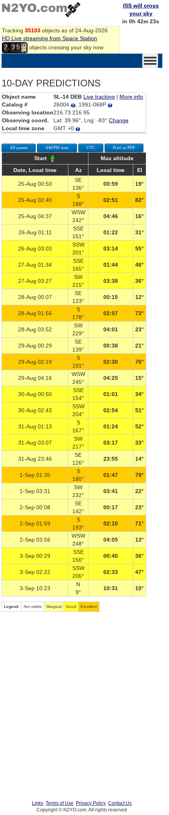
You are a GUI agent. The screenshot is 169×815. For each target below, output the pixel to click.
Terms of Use (59, 803)
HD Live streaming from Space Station (49, 38)
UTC (90, 147)
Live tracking (99, 96)
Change (119, 120)
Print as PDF (124, 147)
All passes (19, 147)
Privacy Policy (91, 803)
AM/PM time (57, 147)
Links (37, 803)
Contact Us (120, 803)
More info (131, 96)
